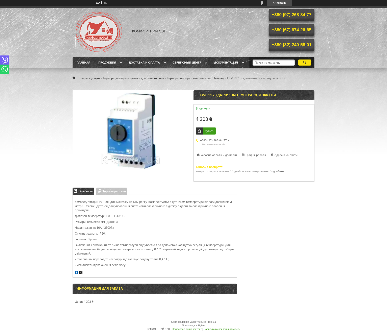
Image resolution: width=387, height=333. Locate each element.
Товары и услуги (89, 78)
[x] (80, 273)
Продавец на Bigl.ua (193, 325)
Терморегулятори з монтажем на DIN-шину (195, 78)
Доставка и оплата (144, 62)
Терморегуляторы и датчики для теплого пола (133, 78)
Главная (83, 62)
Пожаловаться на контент (187, 329)
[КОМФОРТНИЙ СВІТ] (99, 31)
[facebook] (76, 273)
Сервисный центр (187, 62)
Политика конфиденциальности (222, 329)
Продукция (107, 62)
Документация (226, 62)
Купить (209, 131)
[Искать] (304, 63)
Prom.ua (211, 321)
